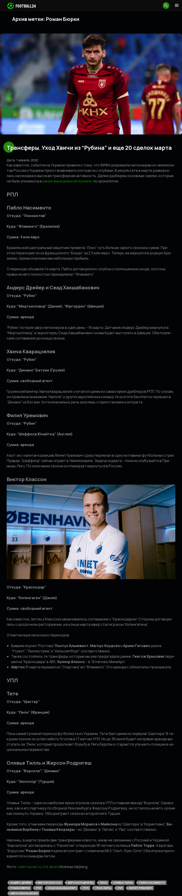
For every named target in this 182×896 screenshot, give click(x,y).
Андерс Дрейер (21, 882)
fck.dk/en (50, 866)
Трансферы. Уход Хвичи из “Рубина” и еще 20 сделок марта (89, 148)
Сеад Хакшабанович (61, 888)
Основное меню (176, 5)
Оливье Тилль (123, 882)
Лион (103, 882)
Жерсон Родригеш (81, 882)
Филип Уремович (140, 888)
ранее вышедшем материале (67, 181)
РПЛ (38, 888)
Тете (86, 888)
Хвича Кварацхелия (24, 893)
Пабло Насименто (152, 882)
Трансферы (103, 888)
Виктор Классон (49, 882)
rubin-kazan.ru (30, 866)
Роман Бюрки (20, 888)
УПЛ (120, 888)
